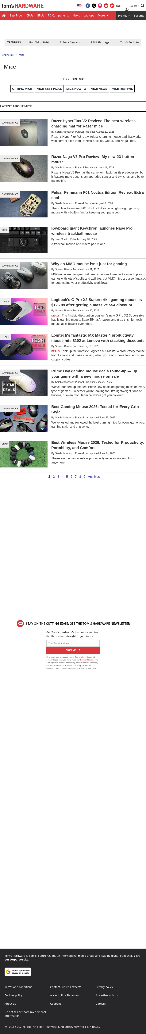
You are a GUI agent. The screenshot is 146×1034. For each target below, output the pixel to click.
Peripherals (7, 54)
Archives (94, 476)
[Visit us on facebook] (88, 5)
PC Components (58, 15)
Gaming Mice (10, 122)
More (101, 15)
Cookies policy (13, 995)
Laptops (89, 15)
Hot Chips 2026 (39, 42)
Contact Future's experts (65, 987)
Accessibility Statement (65, 995)
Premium (124, 15)
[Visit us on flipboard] (112, 5)
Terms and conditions (18, 987)
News (76, 15)
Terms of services (83, 657)
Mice (21, 54)
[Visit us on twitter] (94, 5)
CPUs (29, 15)
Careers (101, 1003)
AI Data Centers (70, 42)
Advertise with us (107, 995)
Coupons (55, 1003)
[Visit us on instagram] (100, 5)
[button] (137, 6)
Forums (139, 15)
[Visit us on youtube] (106, 5)
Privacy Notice (86, 659)
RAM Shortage (100, 42)
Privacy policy (104, 987)
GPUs (40, 15)
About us (10, 1003)
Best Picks (16, 15)
